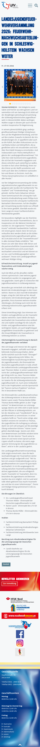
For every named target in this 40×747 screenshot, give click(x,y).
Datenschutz (9, 731)
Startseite (8, 724)
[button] (2, 86)
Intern (6, 734)
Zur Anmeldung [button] (9, 583)
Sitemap (7, 737)
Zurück (6, 564)
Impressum (8, 729)
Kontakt (7, 726)
